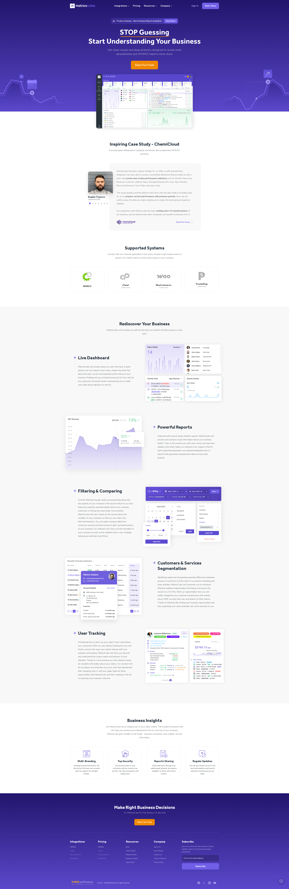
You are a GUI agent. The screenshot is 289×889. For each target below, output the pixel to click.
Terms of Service (160, 858)
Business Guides (132, 858)
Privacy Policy (159, 862)
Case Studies (158, 851)
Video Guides (131, 851)
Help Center (130, 862)
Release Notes (131, 855)
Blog (127, 847)
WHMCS (73, 847)
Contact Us (158, 855)
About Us (157, 847)
